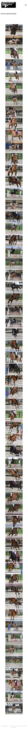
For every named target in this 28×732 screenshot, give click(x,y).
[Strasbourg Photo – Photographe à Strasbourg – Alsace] (8, 5)
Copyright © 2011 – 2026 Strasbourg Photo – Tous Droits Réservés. (14, 726)
